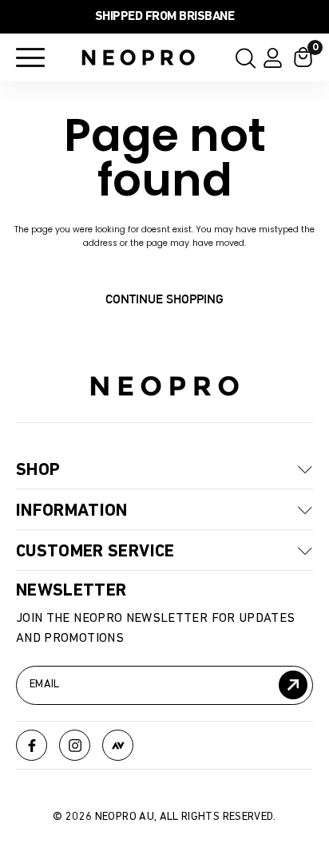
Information (72, 511)
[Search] (241, 57)
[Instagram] (74, 745)
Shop (38, 470)
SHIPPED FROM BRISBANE (165, 16)
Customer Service (95, 551)
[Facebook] (31, 745)
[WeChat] (117, 745)
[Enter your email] (293, 685)
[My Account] (273, 57)
